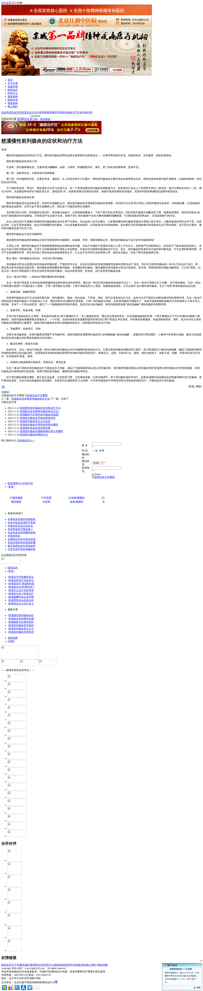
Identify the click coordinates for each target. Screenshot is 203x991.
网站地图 (103, 965)
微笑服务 (16, 501)
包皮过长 (32, 112)
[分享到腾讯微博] (17, 987)
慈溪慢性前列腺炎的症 (21, 615)
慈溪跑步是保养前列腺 (21, 618)
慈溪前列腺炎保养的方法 (34, 434)
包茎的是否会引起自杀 (20, 526)
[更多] (11, 486)
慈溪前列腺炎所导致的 (21, 625)
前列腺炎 (67, 112)
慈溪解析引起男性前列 (21, 622)
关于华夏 (17, 965)
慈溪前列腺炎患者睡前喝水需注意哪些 (41, 431)
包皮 (39, 112)
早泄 (59, 112)
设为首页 (6, 2)
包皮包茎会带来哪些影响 (22, 532)
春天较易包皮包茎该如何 (22, 546)
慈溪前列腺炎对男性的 (21, 632)
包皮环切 (16, 112)
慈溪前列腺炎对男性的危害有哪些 (39, 424)
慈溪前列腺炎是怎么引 (21, 628)
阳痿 (44, 112)
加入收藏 (17, 2)
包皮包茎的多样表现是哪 (22, 542)
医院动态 (13, 90)
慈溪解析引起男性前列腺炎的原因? (39, 414)
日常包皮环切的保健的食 (22, 549)
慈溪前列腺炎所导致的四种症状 (38, 418)
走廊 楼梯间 (76, 501)
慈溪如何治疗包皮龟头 (21, 580)
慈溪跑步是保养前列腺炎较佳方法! (30, 398)
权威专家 (13, 86)
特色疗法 (13, 93)
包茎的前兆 (14, 536)
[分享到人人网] (23, 987)
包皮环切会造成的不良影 (22, 522)
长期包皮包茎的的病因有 (22, 519)
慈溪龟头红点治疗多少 (21, 603)
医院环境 (13, 100)
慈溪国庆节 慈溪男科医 (21, 583)
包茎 (24, 112)
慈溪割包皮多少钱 (27, 119)
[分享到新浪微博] (10, 987)
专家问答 (87, 112)
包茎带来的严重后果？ (20, 529)
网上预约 (13, 106)
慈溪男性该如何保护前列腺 (35, 428)
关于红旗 (13, 83)
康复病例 (13, 96)
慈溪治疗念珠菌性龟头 (21, 577)
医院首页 (6, 965)
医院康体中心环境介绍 (20, 483)
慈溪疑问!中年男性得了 (21, 587)
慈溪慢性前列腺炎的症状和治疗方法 (40, 408)
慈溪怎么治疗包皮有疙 (21, 590)
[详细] (11, 641)
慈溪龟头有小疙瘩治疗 (21, 593)
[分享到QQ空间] (4, 987)
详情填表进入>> (26, 440)
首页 (10, 80)
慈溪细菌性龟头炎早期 (21, 597)
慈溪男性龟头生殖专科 (21, 600)
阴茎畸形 (52, 112)
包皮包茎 (6, 112)
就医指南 (13, 103)
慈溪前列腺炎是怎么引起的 (35, 421)
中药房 (46, 501)
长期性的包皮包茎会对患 (22, 539)
